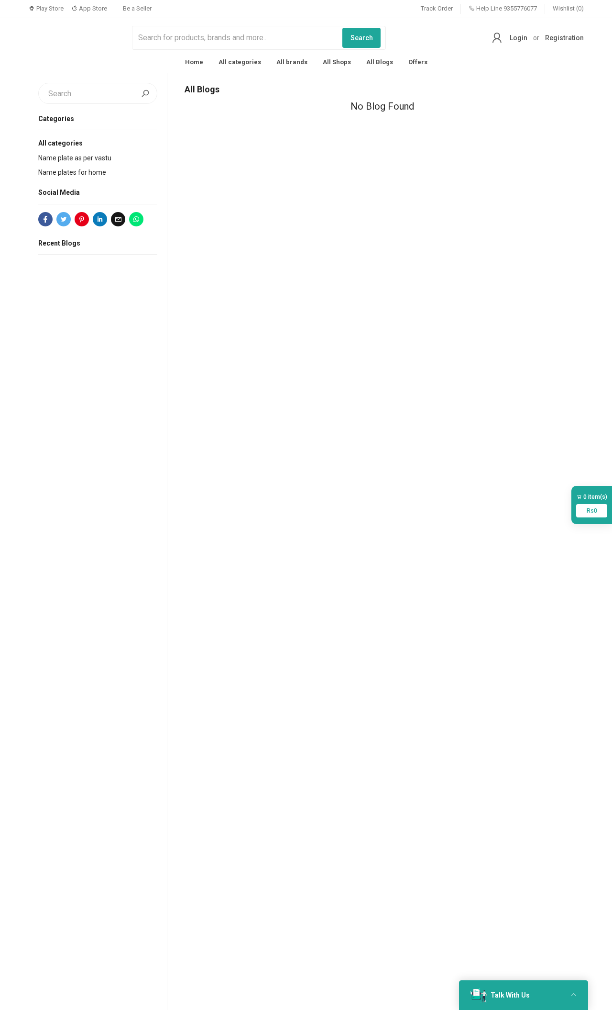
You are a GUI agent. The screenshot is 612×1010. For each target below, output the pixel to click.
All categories (240, 62)
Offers (417, 62)
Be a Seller (137, 8)
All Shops (337, 62)
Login (518, 38)
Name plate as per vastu (74, 158)
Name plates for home (72, 172)
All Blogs (379, 62)
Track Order (437, 8)
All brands (291, 62)
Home (194, 62)
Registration (564, 38)
